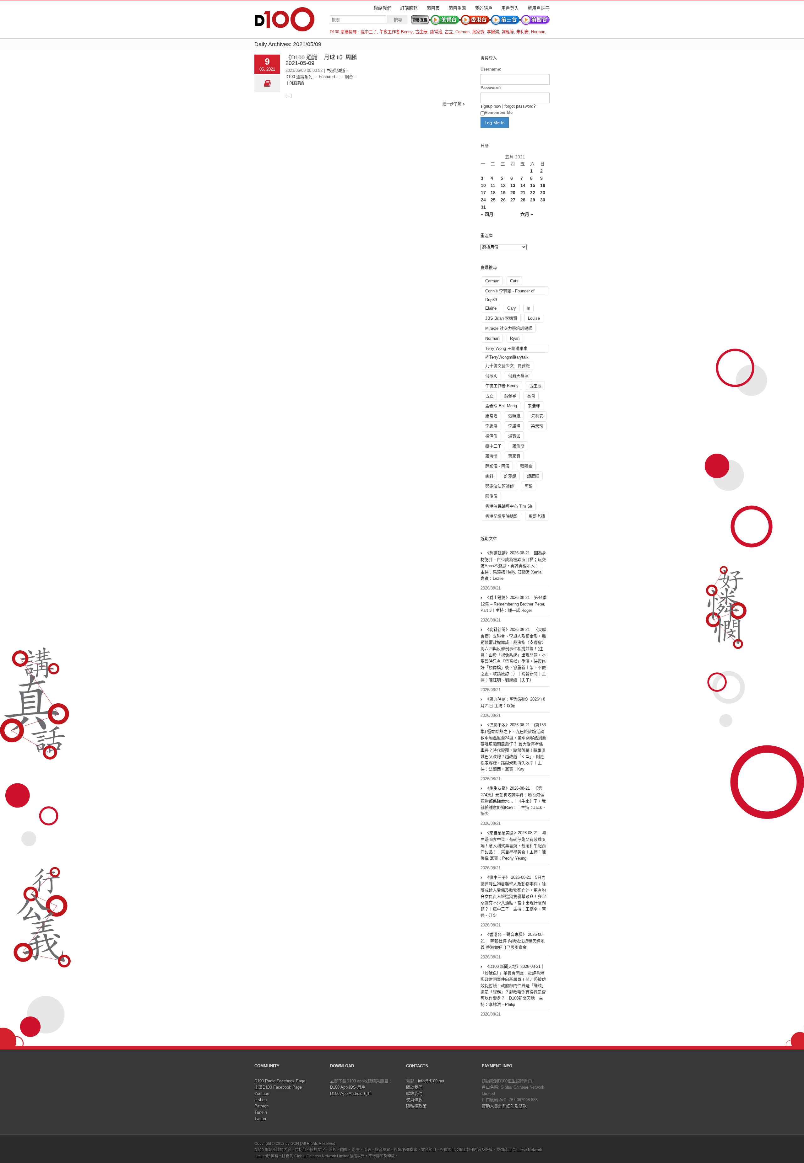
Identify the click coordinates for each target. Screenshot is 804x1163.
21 (522, 192)
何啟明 (491, 375)
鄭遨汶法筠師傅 (499, 486)
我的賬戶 (483, 8)
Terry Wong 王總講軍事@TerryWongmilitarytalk (507, 349)
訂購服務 (409, 8)
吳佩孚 (510, 395)
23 (542, 192)
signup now (491, 106)
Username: (491, 69)
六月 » (526, 214)
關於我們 (414, 1087)
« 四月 (487, 214)
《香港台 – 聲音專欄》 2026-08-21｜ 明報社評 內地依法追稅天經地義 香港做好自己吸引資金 (513, 941)
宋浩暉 (534, 405)
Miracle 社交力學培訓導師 (508, 328)
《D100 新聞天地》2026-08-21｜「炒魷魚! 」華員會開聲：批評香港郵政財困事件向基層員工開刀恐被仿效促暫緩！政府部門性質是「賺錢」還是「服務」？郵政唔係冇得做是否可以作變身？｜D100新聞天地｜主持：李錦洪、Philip (513, 985)
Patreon (261, 1106)
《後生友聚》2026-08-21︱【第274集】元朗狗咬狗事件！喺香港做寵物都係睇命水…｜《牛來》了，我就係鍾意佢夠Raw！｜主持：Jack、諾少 (513, 801)
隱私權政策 (416, 1106)
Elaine (491, 308)
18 (493, 192)
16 (542, 185)
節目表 (433, 8)
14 (522, 185)
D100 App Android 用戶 (351, 1093)
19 (503, 192)
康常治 (436, 31)
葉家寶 (478, 31)
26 (503, 199)
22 (532, 192)
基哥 (531, 395)
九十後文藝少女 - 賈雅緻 (507, 365)
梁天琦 (537, 426)
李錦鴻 (493, 31)
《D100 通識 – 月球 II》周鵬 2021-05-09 (321, 60)
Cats (514, 281)
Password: (491, 87)
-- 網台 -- (349, 76)
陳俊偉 (491, 496)
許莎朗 (510, 476)
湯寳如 (514, 436)
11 (493, 185)
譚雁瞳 (508, 31)
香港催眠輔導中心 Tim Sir (508, 506)
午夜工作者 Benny (396, 31)
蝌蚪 (489, 476)
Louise (534, 318)
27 (512, 199)
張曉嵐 (514, 415)
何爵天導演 (518, 375)
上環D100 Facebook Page (278, 1087)
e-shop (260, 1099)
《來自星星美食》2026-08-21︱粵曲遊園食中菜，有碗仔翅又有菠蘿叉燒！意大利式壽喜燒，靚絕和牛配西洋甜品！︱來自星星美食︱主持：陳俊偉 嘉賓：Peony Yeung (513, 845)
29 (532, 199)
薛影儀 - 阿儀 (497, 466)
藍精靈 (526, 466)
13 (512, 185)
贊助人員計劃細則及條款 (504, 1106)
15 (532, 185)
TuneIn (260, 1112)
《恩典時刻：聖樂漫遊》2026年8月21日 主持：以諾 (513, 702)
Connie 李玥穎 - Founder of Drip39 (510, 292)
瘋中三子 (369, 31)
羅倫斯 (518, 446)
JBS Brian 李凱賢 (501, 318)
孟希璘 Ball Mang (501, 405)
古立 (449, 31)
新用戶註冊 (539, 8)
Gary (511, 308)
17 (483, 192)
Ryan (514, 338)
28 (522, 199)
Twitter (260, 1118)
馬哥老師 (537, 516)
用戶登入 (510, 8)
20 (512, 192)
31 (483, 207)
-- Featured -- (327, 76)
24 (483, 199)
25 (493, 199)
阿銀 (528, 486)
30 (542, 199)
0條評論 (297, 83)
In (528, 308)
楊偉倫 (491, 436)
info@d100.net (431, 1081)
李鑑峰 (514, 426)
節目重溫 (457, 8)
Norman (538, 31)
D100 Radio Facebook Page (279, 1081)
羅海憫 (491, 456)
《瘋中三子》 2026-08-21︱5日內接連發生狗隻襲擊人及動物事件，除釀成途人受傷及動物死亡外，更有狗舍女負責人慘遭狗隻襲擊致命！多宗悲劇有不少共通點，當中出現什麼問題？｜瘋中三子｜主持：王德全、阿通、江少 (513, 896)
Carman (462, 31)
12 (503, 185)
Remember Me (499, 112)
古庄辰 (421, 31)
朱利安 (522, 31)
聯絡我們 (382, 8)
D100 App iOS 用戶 (347, 1087)
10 (483, 185)
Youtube (261, 1093)
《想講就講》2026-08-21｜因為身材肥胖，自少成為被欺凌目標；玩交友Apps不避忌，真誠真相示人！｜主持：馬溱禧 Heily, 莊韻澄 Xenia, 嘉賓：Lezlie (513, 566)
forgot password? (519, 106)
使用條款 (414, 1099)
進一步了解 (452, 104)
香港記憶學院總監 (501, 516)
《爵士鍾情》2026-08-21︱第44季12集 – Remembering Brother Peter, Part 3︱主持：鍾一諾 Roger (513, 604)
